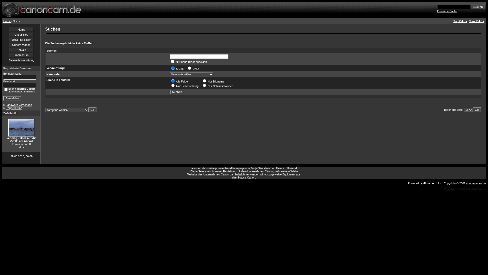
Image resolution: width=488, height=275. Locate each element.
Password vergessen (19, 104)
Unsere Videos (21, 44)
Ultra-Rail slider (21, 39)
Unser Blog (21, 34)
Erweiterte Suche (447, 11)
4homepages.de (476, 183)
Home (7, 21)
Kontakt (21, 49)
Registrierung (14, 107)
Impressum (21, 55)
